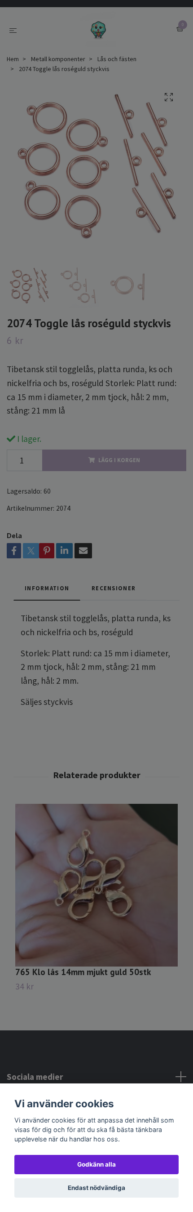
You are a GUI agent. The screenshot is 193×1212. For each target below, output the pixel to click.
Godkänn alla (96, 1164)
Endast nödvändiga (96, 1187)
